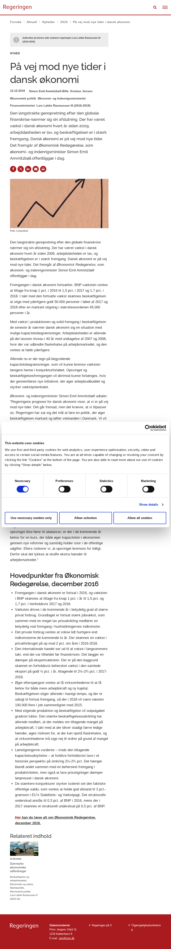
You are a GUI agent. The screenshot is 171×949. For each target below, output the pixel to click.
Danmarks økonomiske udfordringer (18, 867)
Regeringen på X (102, 925)
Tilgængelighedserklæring (146, 927)
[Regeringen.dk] (26, 926)
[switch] (64, 489)
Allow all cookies (139, 518)
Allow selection (85, 518)
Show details (148, 504)
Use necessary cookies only (31, 518)
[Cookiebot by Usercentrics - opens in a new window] (148, 428)
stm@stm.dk (66, 938)
